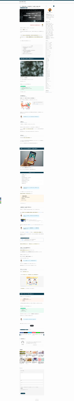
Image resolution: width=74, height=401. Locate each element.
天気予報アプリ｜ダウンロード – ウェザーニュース (31, 219)
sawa (52, 24)
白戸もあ (23, 344)
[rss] (53, 0)
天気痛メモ (23, 240)
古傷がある (25, 48)
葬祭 (46, 82)
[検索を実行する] (53, 6)
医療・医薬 (27, 329)
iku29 (49, 23)
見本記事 (47, 83)
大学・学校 (47, 65)
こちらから (49, 92)
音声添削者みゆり (48, 38)
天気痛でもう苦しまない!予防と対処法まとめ (27, 53)
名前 (21, 380)
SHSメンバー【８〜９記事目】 (49, 48)
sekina (46, 25)
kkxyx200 (50, 24)
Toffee (51, 25)
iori (51, 23)
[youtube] (52, 0)
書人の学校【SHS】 (23, 1)
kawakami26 (47, 24)
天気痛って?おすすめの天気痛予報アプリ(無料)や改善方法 (29, 50)
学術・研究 (47, 66)
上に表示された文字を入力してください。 (24, 389)
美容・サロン (47, 77)
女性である (25, 49)
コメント (22, 372)
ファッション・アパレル (48, 54)
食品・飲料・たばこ (48, 88)
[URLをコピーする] (42, 332)
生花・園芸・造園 (48, 76)
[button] (22, 332)
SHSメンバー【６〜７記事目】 (49, 47)
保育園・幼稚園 (47, 60)
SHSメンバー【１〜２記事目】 (49, 42)
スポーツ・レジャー (48, 53)
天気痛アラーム (23, 239)
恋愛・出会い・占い (48, 70)
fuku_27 (47, 23)
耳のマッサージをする (26, 52)
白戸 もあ (30, 329)
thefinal (49, 25)
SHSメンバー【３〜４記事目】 (22, 329)
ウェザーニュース (40, 212)
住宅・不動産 (47, 59)
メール (21, 382)
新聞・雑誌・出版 (48, 71)
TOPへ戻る (32, 325)
